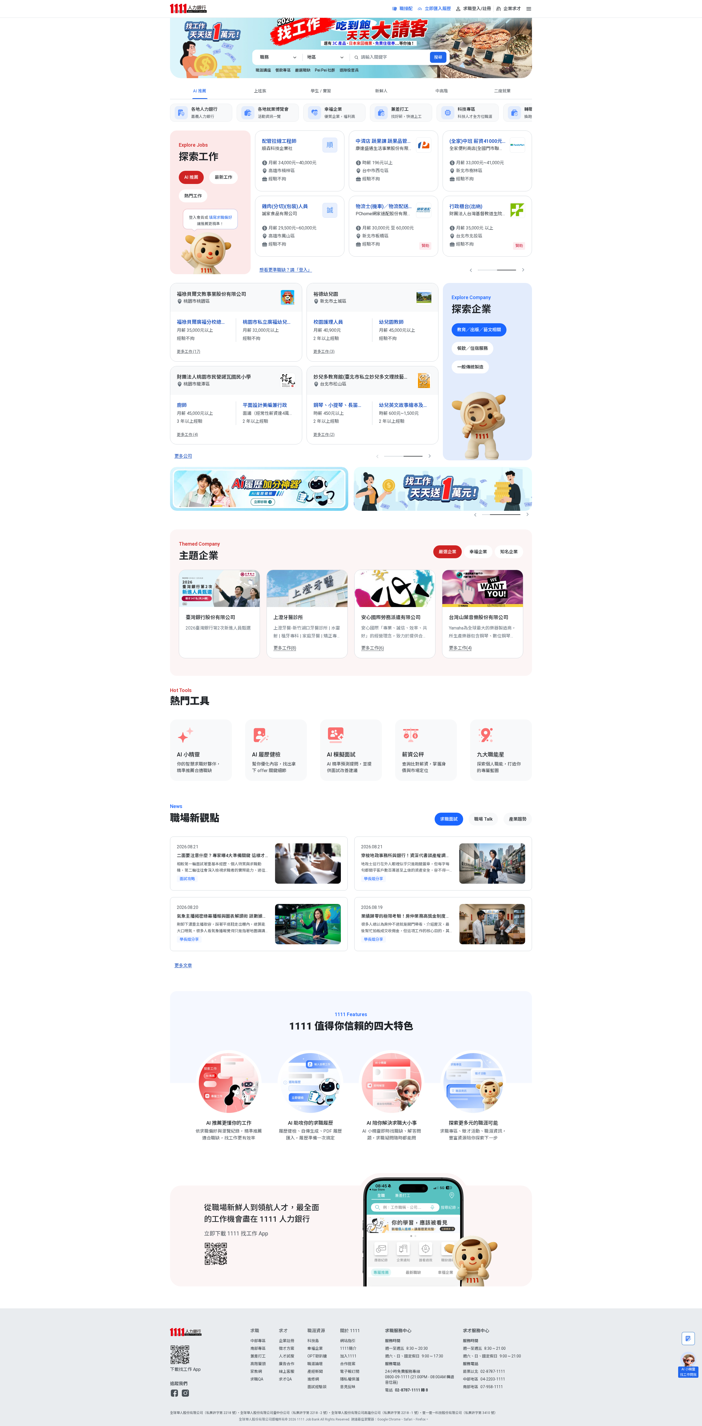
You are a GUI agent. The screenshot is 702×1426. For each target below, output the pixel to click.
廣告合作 (286, 1364)
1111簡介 (348, 1348)
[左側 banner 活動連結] (205, 45)
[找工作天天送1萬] (443, 489)
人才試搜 (286, 1356)
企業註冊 (286, 1341)
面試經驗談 (317, 1387)
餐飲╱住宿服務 (472, 348)
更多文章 (183, 965)
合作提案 (347, 1364)
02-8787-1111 (492, 1371)
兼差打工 (258, 1356)
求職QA (256, 1379)
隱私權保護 (349, 1379)
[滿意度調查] (688, 1338)
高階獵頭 (258, 1364)
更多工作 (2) (324, 434)
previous (470, 270)
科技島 (313, 1341)
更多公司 (183, 456)
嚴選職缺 (302, 70)
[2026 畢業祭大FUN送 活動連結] (351, 28)
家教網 (256, 1371)
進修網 (313, 1379)
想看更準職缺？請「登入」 (285, 270)
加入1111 (348, 1356)
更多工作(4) (460, 648)
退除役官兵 (349, 70)
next (523, 270)
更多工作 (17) (188, 351)
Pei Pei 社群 (325, 70)
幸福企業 (315, 1348)
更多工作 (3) (324, 351)
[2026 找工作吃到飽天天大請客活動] (496, 42)
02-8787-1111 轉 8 (411, 1390)
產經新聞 (315, 1371)
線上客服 (286, 1371)
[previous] (170, 112)
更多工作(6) (372, 648)
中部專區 (258, 1341)
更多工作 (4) (187, 434)
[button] (174, 1393)
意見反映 (347, 1387)
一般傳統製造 (470, 367)
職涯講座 (263, 70)
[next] (531, 112)
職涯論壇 (315, 1364)
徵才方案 (286, 1348)
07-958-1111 (491, 1387)
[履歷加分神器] (259, 489)
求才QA (285, 1379)
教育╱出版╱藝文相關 (479, 329)
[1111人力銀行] (193, 8)
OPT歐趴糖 (317, 1356)
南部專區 (258, 1348)
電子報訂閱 (349, 1371)
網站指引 (347, 1341)
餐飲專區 (283, 70)
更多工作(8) (284, 648)
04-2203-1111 (492, 1379)
